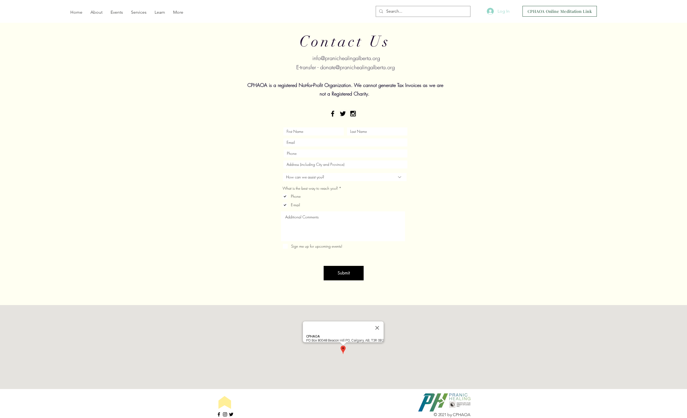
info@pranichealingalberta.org (346, 58)
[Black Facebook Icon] (333, 114)
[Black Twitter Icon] (343, 114)
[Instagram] (225, 414)
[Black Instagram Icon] (353, 114)
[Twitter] (231, 414)
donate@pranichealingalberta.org (357, 67)
